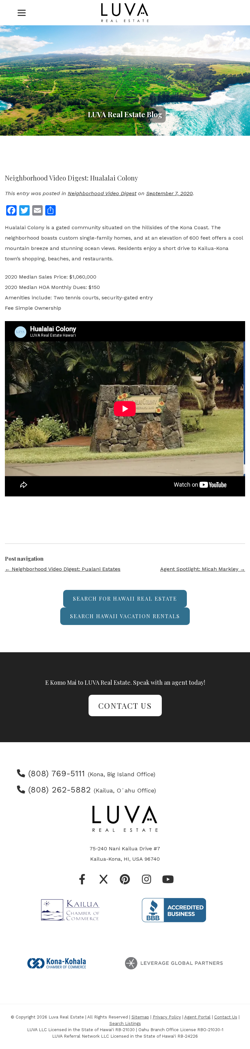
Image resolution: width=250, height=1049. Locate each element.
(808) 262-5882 (58, 789)
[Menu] (22, 13)
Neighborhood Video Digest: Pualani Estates (62, 569)
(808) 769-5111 (55, 773)
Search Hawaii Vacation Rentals (125, 616)
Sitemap (140, 1017)
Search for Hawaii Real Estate (125, 598)
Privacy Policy (167, 1017)
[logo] (124, 12)
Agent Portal (197, 1017)
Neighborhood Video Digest (102, 193)
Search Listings (125, 1023)
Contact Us (125, 705)
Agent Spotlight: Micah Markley (202, 569)
